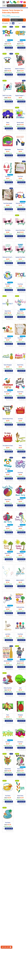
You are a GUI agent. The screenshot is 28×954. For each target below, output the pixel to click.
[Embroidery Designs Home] (7, 2)
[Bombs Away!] (20, 114)
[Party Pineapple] (7, 356)
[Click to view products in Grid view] (13, 23)
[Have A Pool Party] (20, 221)
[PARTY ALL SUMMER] (7, 87)
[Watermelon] (7, 140)
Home (3, 15)
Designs (8, 15)
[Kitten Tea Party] (7, 679)
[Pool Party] (7, 33)
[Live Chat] (14, 2)
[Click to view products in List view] (10, 23)
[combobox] (15, 5)
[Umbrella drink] (20, 652)
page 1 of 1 (21, 23)
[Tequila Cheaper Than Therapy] (20, 87)
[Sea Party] (7, 517)
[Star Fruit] (7, 733)
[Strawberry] (20, 733)
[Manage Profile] (18, 2)
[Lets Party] (7, 625)
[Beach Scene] (7, 329)
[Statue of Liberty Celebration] (20, 60)
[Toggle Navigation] (3, 2)
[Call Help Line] (11, 2)
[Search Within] (24, 20)
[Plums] (7, 114)
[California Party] (20, 598)
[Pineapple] (20, 706)
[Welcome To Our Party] (7, 248)
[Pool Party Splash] (7, 194)
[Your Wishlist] (21, 2)
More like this (9, 49)
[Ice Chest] (20, 410)
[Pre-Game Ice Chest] (7, 437)
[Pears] (7, 706)
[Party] (20, 437)
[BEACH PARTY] (20, 571)
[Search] (24, 5)
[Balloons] (7, 571)
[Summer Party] (7, 383)
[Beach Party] (7, 60)
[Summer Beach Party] (7, 410)
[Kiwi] (20, 679)
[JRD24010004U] (7, 652)
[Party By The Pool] (20, 194)
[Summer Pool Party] (20, 248)
